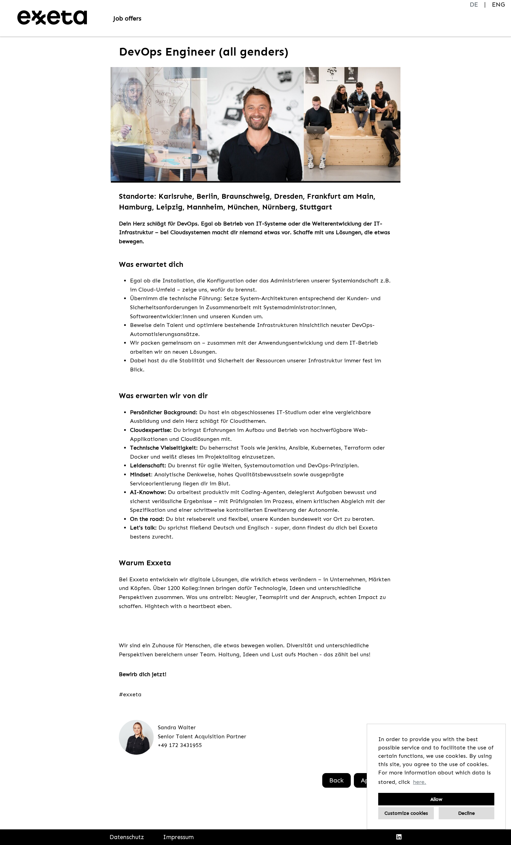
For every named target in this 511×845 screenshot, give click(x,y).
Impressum (178, 837)
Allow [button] (436, 799)
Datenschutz (127, 837)
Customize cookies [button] (406, 813)
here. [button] (419, 782)
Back (336, 780)
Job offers (127, 18)
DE (474, 4)
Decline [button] (466, 813)
